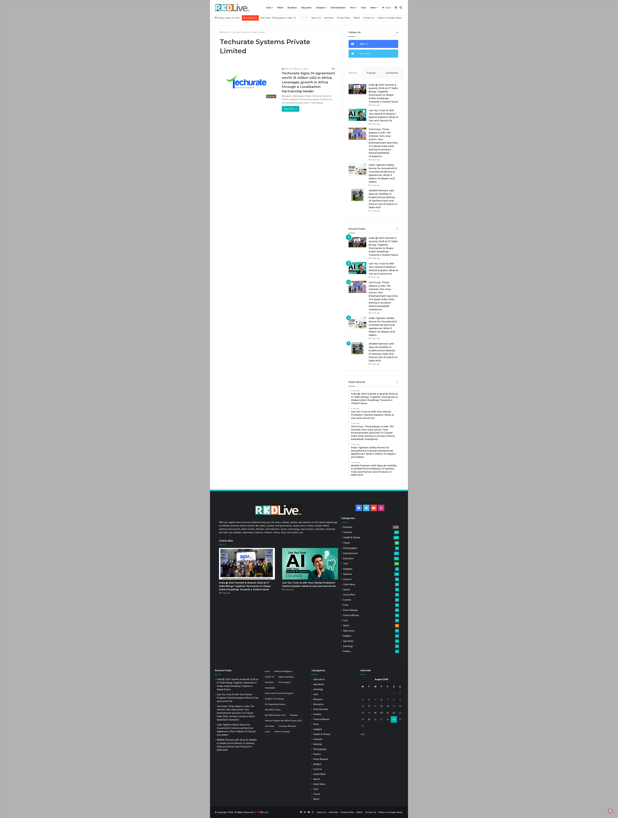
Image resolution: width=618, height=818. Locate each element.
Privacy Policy (343, 17)
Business (292, 7)
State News (349, 584)
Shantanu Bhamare (287, 726)
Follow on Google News (390, 17)
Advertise (329, 17)
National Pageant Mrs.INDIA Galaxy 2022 (283, 720)
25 (369, 719)
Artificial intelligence (283, 671)
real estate (269, 726)
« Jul (362, 734)
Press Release (350, 610)
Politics (347, 651)
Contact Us (368, 17)
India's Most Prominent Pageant (279, 693)
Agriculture (348, 630)
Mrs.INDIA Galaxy (273, 709)
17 (363, 712)
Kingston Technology (274, 698)
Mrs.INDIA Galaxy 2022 (275, 715)
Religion (347, 636)
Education (306, 7)
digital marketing (286, 677)
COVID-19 (269, 677)
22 (394, 712)
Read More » (290, 109)
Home (225, 32)
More (373, 7)
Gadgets (347, 568)
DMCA (357, 17)
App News (348, 641)
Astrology (348, 646)
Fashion (347, 599)
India (268, 7)
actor (267, 671)
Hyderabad (270, 688)
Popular (371, 72)
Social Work (349, 594)
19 (375, 712)
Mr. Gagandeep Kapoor (275, 704)
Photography (350, 548)
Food (345, 605)
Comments (392, 72)
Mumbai (294, 715)
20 (381, 712)
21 (388, 712)
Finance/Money (351, 615)
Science (347, 579)
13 (381, 706)
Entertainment (338, 7)
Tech (352, 7)
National (347, 574)
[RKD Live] (232, 7)
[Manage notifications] (610, 810)
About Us (316, 17)
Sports (346, 589)
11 (369, 706)
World (280, 7)
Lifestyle (320, 7)
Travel (346, 542)
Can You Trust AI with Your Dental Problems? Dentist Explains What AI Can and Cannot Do (237, 697)
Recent (353, 72)
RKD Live (288, 69)
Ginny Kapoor (284, 682)
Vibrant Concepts (282, 731)
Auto (363, 7)
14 (388, 706)
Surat (267, 731)
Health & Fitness (351, 537)
